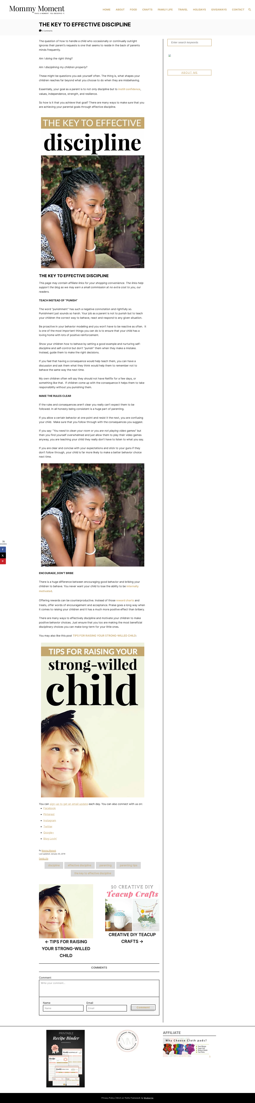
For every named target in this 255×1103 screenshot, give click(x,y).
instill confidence (129, 89)
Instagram (49, 820)
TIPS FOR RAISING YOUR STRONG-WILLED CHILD (104, 635)
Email (89, 1002)
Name (46, 1002)
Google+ (48, 832)
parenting (105, 865)
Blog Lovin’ (50, 838)
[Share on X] (3, 555)
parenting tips (128, 865)
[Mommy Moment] (36, 9)
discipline (54, 865)
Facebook (49, 808)
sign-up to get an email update (69, 804)
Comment (45, 977)
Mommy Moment (49, 850)
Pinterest (49, 814)
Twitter (47, 826)
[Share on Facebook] (3, 549)
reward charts (125, 600)
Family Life (43, 858)
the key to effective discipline (92, 873)
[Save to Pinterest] (3, 561)
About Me (189, 72)
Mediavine (148, 1098)
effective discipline (79, 865)
